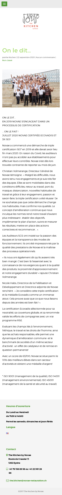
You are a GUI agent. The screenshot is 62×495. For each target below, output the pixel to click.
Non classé (7, 60)
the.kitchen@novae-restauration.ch (28, 480)
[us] (7, 433)
